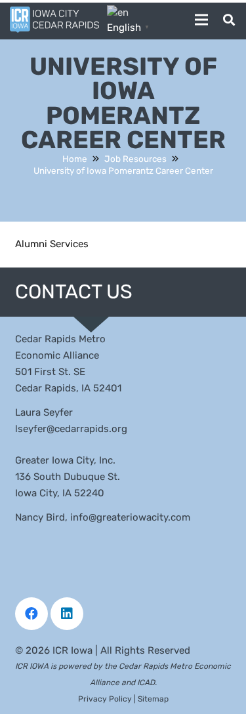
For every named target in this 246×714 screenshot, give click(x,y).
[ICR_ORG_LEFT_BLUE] (54, 20)
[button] (201, 19)
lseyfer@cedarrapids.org (71, 429)
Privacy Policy (105, 699)
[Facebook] (31, 613)
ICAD (146, 682)
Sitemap (153, 699)
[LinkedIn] (67, 613)
